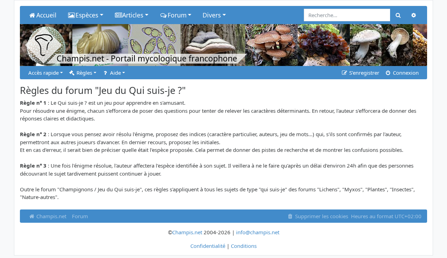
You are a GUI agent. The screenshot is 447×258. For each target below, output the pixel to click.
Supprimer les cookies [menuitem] (321, 216)
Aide (115, 72)
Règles (83, 72)
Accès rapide (43, 72)
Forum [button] (177, 15)
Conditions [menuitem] (244, 245)
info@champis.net (257, 232)
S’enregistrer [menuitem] (363, 72)
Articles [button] (132, 15)
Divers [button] (212, 15)
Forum (80, 216)
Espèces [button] (86, 15)
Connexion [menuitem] (405, 72)
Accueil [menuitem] (46, 15)
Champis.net (50, 216)
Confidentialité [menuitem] (207, 245)
